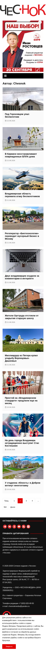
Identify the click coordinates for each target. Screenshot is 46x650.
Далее (12, 507)
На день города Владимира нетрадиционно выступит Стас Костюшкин (22, 443)
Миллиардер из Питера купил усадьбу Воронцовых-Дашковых (21, 358)
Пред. (6, 501)
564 (5, 507)
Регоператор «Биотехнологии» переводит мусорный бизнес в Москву (22, 236)
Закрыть (9, 646)
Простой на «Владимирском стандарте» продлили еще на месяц (21, 401)
